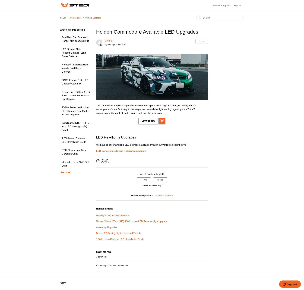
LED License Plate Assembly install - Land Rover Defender (74, 53)
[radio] (144, 179)
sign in (106, 265)
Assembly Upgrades (106, 227)
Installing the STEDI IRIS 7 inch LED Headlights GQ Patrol (75, 126)
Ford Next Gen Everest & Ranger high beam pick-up (75, 39)
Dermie (108, 40)
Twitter (103, 161)
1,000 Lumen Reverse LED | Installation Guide (74, 140)
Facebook (98, 161)
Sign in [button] (237, 5)
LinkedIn (107, 161)
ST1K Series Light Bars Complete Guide (74, 152)
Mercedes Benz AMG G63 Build (75, 164)
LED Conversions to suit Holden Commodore (121, 151)
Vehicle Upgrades (93, 18)
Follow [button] (202, 41)
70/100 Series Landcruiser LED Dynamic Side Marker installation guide (76, 111)
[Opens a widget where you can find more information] (290, 284)
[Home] (75, 7)
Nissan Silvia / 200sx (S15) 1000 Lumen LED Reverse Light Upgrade (76, 95)
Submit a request (221, 5)
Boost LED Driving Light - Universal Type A (118, 233)
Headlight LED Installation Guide (112, 215)
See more (65, 172)
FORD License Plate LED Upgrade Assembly (75, 82)
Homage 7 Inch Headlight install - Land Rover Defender (75, 68)
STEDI (63, 18)
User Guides (76, 18)
